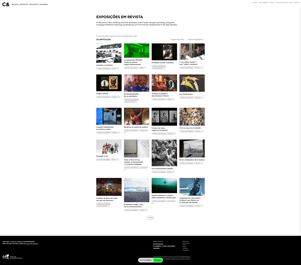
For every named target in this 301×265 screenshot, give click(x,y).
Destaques (197, 67)
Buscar (255, 2)
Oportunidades (263, 2)
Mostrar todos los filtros (178, 39)
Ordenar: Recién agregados (195, 39)
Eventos (271, 2)
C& (5, 4)
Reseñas (114, 68)
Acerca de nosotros (282, 2)
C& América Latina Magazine (103, 68)
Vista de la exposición (157, 68)
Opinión (141, 67)
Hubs (290, 2)
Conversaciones (143, 130)
